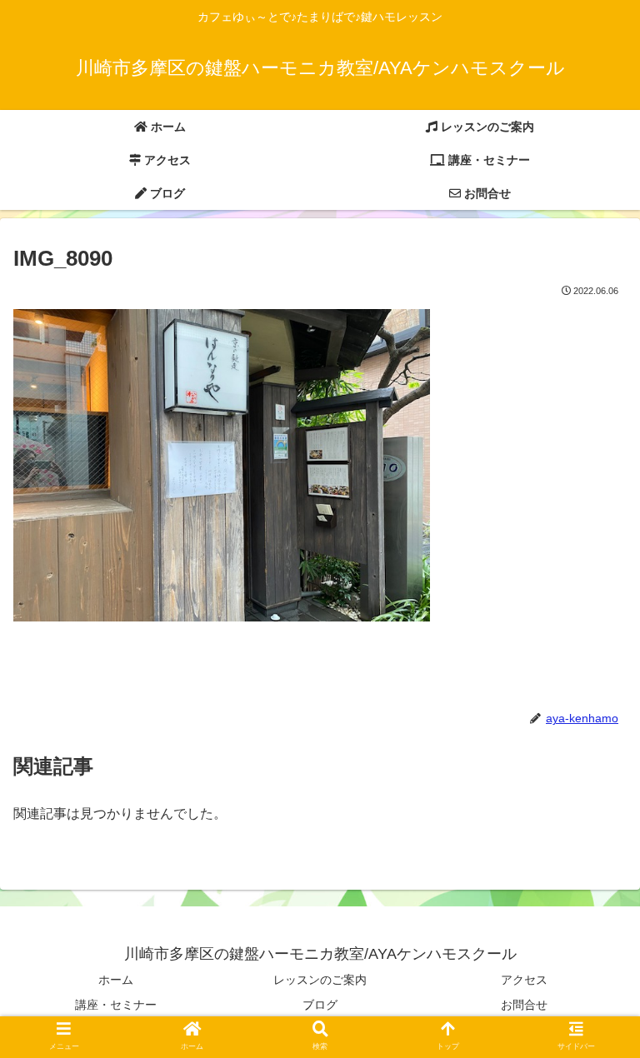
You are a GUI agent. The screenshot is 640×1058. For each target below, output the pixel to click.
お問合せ (524, 1004)
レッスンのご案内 (320, 979)
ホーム (115, 979)
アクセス (524, 979)
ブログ (320, 1004)
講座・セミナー (116, 1004)
